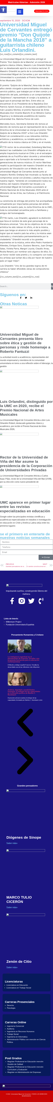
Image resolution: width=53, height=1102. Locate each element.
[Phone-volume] (41, 601)
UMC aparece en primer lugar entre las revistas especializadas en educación (25, 506)
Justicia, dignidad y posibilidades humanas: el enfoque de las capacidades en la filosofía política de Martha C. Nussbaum (24, 692)
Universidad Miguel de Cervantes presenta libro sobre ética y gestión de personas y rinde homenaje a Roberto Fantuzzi (25, 343)
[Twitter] (31, 601)
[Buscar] (52, 286)
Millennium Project (13, 622)
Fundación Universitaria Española (20, 624)
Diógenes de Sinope (23, 837)
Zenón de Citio (19, 962)
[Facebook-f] (12, 601)
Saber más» (11, 843)
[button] (25, 723)
